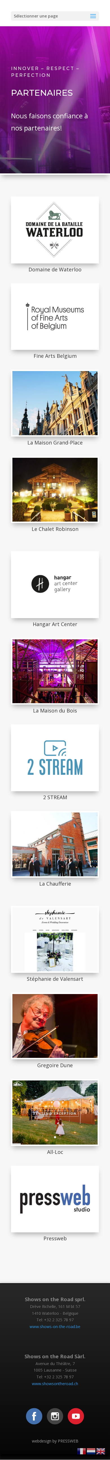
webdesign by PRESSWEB (55, 1441)
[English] (101, 1451)
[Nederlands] (91, 1451)
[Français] (82, 1451)
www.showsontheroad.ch (55, 1383)
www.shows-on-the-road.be (55, 1326)
